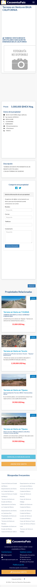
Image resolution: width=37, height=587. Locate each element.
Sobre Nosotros (26, 557)
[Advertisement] (18, 24)
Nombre (7, 207)
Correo (7, 214)
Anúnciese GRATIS (19, 572)
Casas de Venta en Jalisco (9, 531)
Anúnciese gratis (18, 464)
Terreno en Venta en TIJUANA (16, 312)
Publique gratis (7, 555)
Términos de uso (26, 559)
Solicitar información (12, 246)
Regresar (31, 286)
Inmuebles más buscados (18, 457)
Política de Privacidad (27, 562)
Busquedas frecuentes (28, 555)
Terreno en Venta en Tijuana (15, 390)
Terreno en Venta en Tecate (15, 351)
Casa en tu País (13, 2)
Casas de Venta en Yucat (27, 521)
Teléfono (8, 221)
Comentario (9, 229)
